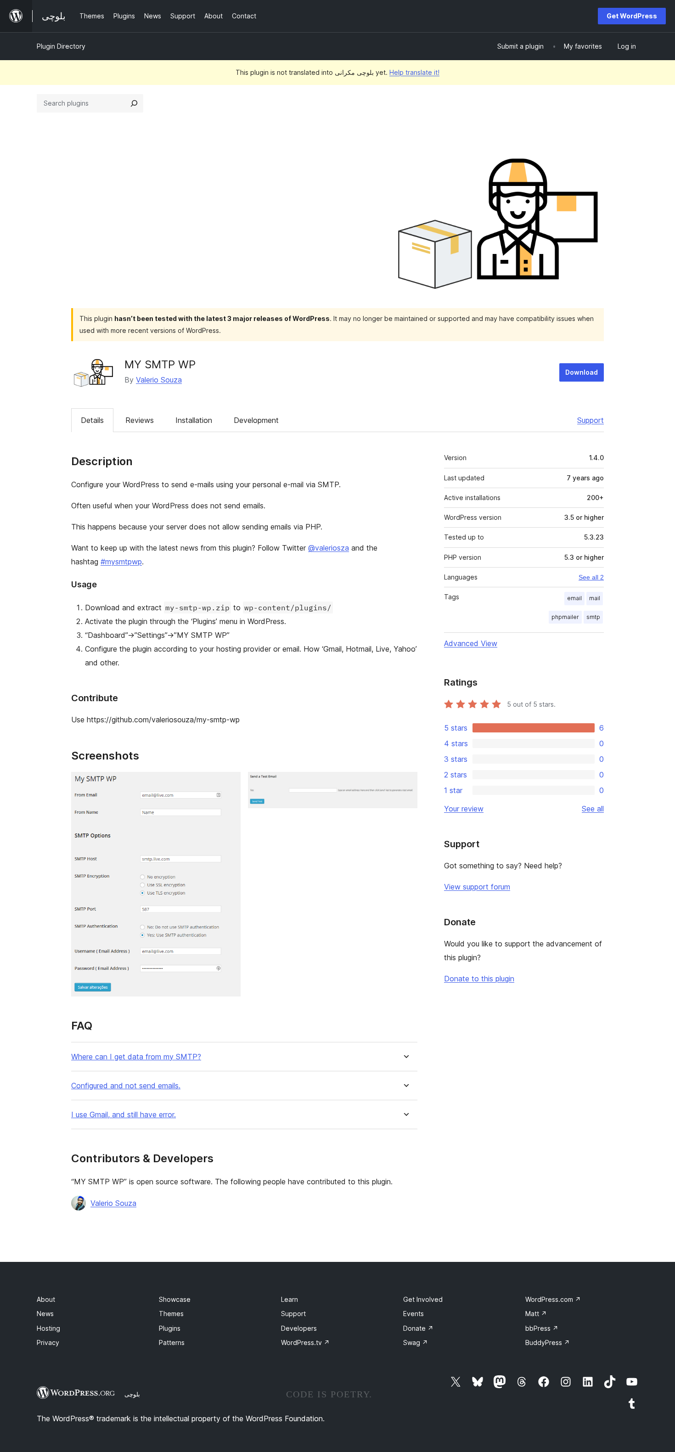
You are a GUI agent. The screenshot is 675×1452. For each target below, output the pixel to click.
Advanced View (470, 643)
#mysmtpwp (121, 561)
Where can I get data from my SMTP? (136, 1056)
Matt (536, 1313)
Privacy (48, 1342)
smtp (593, 616)
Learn (289, 1299)
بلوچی (132, 1394)
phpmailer (565, 616)
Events (413, 1313)
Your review (464, 808)
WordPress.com (553, 1299)
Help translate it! (414, 72)
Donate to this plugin (479, 978)
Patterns (172, 1342)
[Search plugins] (134, 103)
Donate (418, 1328)
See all (593, 808)
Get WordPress (632, 16)
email (574, 598)
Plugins (169, 1328)
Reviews (139, 420)
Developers (299, 1328)
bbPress (541, 1328)
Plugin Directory (61, 46)
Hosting (48, 1328)
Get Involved (423, 1299)
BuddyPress (547, 1342)
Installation (193, 420)
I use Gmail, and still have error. (123, 1114)
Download (581, 372)
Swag (415, 1342)
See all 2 (591, 577)
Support (590, 420)
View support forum (477, 886)
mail (594, 598)
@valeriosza (328, 547)
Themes (171, 1313)
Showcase (175, 1299)
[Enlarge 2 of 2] (405, 784)
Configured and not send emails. (125, 1085)
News (45, 1313)
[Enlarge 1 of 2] (228, 784)
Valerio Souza (159, 379)
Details (92, 420)
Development (256, 420)
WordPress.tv (305, 1342)
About (46, 1299)
